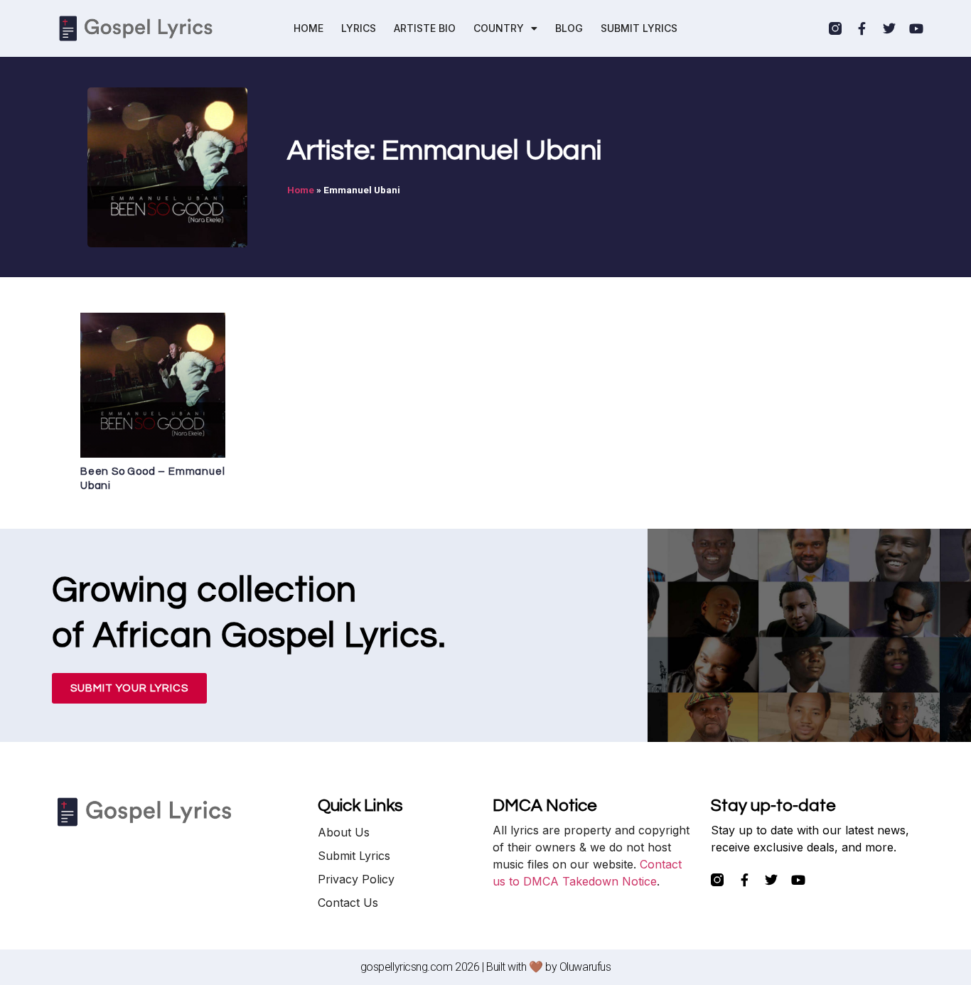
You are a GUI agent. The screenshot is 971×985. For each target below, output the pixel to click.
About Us (344, 832)
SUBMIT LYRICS (639, 28)
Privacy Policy (356, 879)
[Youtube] (916, 28)
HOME (308, 28)
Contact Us (348, 902)
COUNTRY (498, 28)
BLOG (569, 28)
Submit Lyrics (354, 856)
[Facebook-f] (862, 28)
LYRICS (358, 28)
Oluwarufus (585, 967)
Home (300, 189)
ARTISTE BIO (425, 28)
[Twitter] (889, 28)
